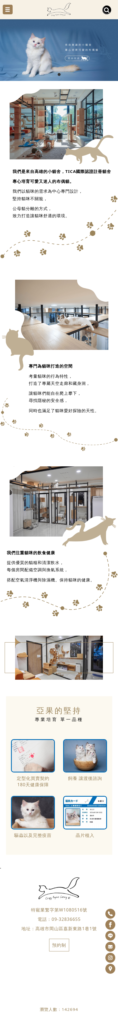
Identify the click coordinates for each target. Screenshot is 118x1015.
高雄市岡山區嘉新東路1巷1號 (66, 929)
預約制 (59, 945)
